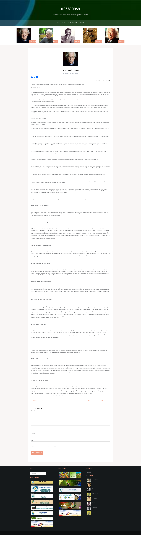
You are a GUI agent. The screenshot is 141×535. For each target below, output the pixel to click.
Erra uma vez (95, 479)
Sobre (63, 23)
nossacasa (70, 8)
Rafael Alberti (121, 41)
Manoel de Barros (98, 41)
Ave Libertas (95, 493)
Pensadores (69, 395)
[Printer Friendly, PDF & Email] (103, 80)
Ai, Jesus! (94, 498)
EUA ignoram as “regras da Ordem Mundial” (98, 400)
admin (76, 73)
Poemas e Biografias (72, 23)
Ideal (93, 512)
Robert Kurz (55, 41)
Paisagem (94, 507)
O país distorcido (96, 502)
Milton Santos (77, 41)
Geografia (86, 395)
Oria (55, 533)
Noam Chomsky (33, 41)
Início (58, 23)
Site (32, 440)
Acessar (89, 472)
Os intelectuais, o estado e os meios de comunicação (45, 400)
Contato (82, 23)
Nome (32, 427)
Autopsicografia (96, 488)
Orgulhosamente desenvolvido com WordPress (39, 533)
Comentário (34, 410)
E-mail (33, 433)
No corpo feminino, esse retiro (99, 484)
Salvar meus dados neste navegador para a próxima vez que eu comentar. (50, 446)
